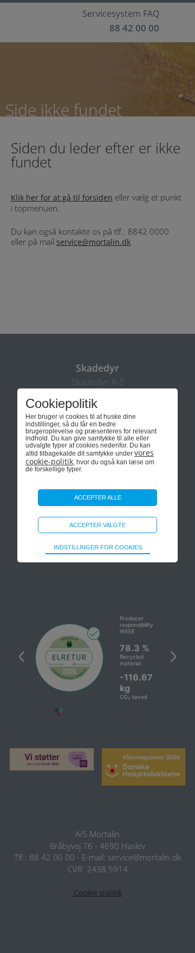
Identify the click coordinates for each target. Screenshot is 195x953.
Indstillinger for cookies (98, 547)
